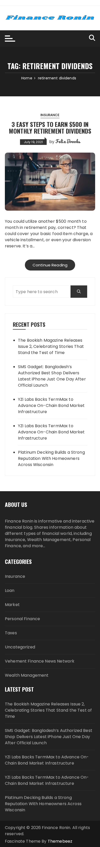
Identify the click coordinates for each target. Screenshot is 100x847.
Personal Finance (22, 619)
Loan (10, 590)
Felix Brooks (67, 141)
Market (12, 605)
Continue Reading (50, 265)
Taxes (11, 633)
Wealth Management (27, 675)
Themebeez (60, 841)
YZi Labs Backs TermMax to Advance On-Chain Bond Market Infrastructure (51, 405)
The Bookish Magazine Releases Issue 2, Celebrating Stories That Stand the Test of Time (51, 346)
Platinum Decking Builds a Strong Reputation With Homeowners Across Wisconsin (51, 458)
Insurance (50, 115)
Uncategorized (20, 647)
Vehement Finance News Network (39, 661)
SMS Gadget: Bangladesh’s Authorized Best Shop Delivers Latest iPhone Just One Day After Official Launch (52, 376)
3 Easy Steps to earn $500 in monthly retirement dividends (50, 127)
